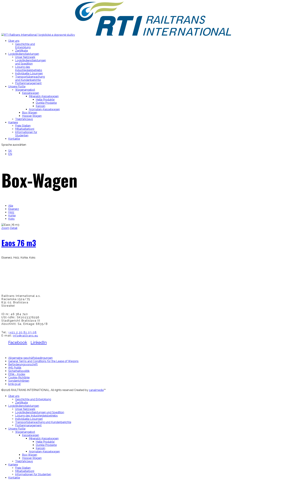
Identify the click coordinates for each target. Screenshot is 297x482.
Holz (11, 212)
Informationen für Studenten (26, 134)
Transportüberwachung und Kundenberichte (30, 78)
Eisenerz (13, 209)
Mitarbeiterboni (24, 129)
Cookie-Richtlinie (19, 377)
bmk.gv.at (14, 384)
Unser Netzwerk (25, 57)
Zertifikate (21, 50)
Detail (13, 228)
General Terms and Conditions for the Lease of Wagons (43, 361)
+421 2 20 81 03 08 (22, 332)
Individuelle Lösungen (29, 73)
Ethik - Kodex (16, 374)
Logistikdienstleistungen (23, 53)
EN (10, 154)
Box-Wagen (29, 112)
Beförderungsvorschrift (23, 364)
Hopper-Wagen (32, 115)
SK (10, 150)
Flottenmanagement (28, 83)
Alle (10, 205)
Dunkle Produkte (46, 102)
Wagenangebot (25, 89)
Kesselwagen (30, 93)
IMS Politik (14, 367)
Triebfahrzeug (24, 119)
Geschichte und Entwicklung (25, 45)
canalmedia (96, 390)
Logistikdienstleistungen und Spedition (30, 62)
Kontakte (14, 138)
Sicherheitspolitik (19, 371)
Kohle (12, 215)
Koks (11, 218)
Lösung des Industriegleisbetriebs (28, 68)
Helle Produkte (45, 99)
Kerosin (40, 106)
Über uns (13, 40)
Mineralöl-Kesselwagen (44, 96)
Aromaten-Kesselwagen (44, 109)
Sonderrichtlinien (18, 380)
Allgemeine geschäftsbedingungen (30, 358)
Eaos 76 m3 (18, 242)
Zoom (5, 228)
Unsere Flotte (16, 86)
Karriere (13, 122)
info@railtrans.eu (25, 335)
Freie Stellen (23, 125)
